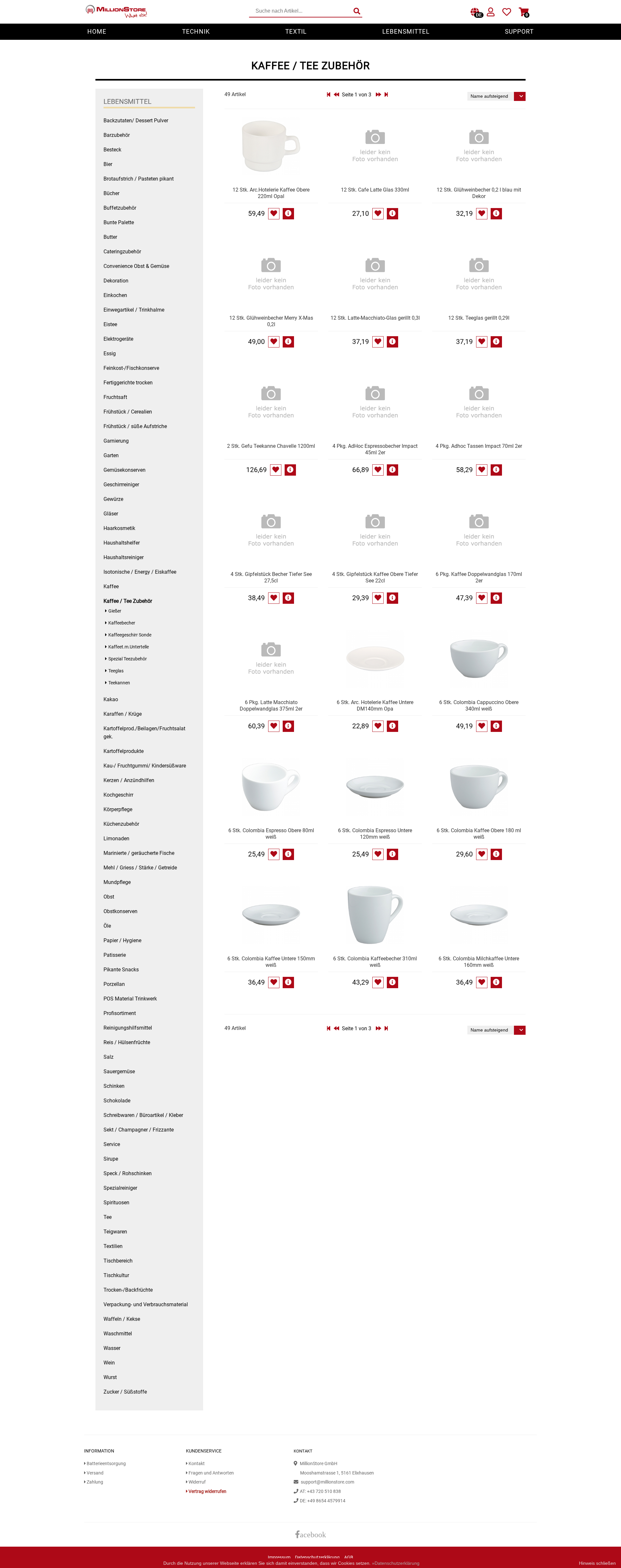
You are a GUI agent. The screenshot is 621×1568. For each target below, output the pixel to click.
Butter (110, 237)
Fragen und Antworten (211, 1473)
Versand (95, 1473)
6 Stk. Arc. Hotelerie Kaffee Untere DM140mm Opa (375, 705)
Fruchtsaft (115, 397)
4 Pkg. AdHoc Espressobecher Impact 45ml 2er (375, 449)
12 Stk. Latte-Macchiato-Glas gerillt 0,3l (375, 318)
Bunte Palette (119, 222)
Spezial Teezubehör (127, 659)
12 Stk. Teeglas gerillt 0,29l (478, 318)
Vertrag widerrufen (207, 1491)
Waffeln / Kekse (122, 1319)
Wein (109, 1363)
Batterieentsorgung (106, 1463)
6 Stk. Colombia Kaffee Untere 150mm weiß (271, 961)
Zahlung (94, 1482)
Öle (107, 926)
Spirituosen (116, 1202)
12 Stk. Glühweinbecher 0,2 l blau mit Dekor (479, 193)
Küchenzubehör (121, 824)
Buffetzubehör (120, 208)
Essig (110, 353)
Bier (108, 164)
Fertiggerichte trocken (128, 383)
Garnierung (116, 441)
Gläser (111, 514)
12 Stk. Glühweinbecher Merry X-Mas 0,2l (271, 321)
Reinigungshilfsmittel (128, 1028)
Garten (111, 455)
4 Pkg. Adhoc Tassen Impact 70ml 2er (479, 446)
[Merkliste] (506, 13)
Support (519, 31)
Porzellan (114, 984)
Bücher (111, 193)
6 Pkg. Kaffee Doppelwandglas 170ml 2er (479, 577)
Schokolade (117, 1101)
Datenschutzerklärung (317, 1557)
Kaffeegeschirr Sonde (129, 635)
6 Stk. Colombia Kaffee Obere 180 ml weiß (479, 833)
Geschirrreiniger (121, 484)
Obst (109, 897)
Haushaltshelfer (122, 543)
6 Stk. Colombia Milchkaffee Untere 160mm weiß (479, 961)
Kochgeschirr (118, 795)
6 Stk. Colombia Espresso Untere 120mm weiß (375, 833)
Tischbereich (118, 1261)
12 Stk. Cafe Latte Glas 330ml (375, 190)
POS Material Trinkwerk (130, 999)
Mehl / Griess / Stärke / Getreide (140, 868)
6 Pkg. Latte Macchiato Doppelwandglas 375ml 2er (271, 705)
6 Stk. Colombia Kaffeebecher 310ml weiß (375, 961)
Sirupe (111, 1159)
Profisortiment (120, 1013)
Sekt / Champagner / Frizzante (139, 1130)
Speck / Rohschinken (128, 1173)
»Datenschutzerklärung (395, 1563)
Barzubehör (117, 135)
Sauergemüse (119, 1071)
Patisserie (115, 955)
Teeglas (116, 671)
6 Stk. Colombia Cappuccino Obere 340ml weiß (478, 705)
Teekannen (119, 683)
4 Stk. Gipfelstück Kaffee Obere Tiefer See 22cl (375, 577)
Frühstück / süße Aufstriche (135, 426)
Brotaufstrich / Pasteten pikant (139, 179)
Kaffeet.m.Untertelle (128, 647)
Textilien (113, 1246)
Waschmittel (118, 1334)
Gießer (114, 611)
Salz (109, 1057)
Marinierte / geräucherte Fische (139, 853)
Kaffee (111, 586)
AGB (348, 1557)
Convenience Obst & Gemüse (136, 266)
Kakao (111, 699)
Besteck (112, 150)
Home (96, 31)
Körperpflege (118, 809)
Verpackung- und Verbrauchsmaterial (146, 1304)
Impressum (279, 1557)
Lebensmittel (406, 31)
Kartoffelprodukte (124, 751)
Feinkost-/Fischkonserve (131, 368)
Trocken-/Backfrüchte (128, 1290)
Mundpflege (117, 882)
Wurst (110, 1377)
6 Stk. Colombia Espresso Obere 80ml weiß (271, 833)
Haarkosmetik (119, 528)
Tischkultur (116, 1275)
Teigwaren (115, 1232)
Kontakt (196, 1463)
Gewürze (113, 499)
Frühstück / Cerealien (128, 412)
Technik (196, 31)
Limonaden (116, 838)
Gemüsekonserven (125, 470)
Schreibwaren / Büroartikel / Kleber (143, 1115)
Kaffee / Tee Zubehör (128, 601)
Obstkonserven (120, 911)
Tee (108, 1217)
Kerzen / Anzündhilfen (129, 780)
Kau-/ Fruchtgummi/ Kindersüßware (145, 766)
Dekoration (116, 281)
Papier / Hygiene (122, 940)
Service (112, 1144)
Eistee (110, 324)
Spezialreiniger (120, 1188)
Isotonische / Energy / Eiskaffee (140, 572)
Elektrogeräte (118, 339)
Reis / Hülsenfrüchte (127, 1042)
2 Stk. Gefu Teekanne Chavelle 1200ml (271, 446)
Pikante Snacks (121, 969)
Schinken (114, 1086)
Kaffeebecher (121, 623)
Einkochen (115, 295)
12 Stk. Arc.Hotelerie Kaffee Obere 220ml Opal (271, 193)
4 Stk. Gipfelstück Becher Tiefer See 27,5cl (271, 577)
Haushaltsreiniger (124, 557)
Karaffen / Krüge (123, 714)
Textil (296, 31)
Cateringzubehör (122, 251)
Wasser (112, 1348)
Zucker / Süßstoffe (125, 1392)
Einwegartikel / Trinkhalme (134, 310)
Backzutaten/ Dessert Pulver (136, 120)
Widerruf (197, 1482)
